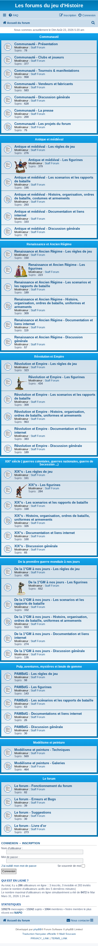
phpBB (37, 929)
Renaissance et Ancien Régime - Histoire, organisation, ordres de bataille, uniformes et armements (49, 303)
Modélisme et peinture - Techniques (42, 750)
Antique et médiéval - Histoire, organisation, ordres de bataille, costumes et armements (54, 196)
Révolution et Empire (49, 356)
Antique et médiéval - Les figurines (55, 160)
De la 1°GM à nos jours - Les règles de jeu (47, 569)
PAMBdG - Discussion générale (38, 727)
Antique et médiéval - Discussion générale (47, 228)
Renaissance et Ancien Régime (49, 244)
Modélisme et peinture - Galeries (39, 763)
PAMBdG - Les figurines (33, 687)
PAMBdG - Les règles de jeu (36, 674)
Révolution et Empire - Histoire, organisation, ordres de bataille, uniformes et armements (49, 413)
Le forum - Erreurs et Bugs (35, 799)
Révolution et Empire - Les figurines (56, 377)
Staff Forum (38, 47)
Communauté (49, 37)
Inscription (31, 843)
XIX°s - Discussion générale (36, 546)
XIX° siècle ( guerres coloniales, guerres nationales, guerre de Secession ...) (49, 463)
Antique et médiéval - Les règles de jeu (44, 146)
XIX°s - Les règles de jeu (33, 472)
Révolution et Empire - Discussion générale (48, 446)
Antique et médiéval (49, 139)
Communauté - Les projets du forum (42, 124)
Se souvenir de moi (70, 865)
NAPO (18, 912)
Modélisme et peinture (49, 742)
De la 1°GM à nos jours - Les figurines (57, 582)
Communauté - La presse (33, 110)
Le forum (49, 778)
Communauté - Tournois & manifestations (46, 70)
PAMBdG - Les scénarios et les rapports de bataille (53, 700)
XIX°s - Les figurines (44, 485)
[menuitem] (13, 15)
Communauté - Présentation (36, 44)
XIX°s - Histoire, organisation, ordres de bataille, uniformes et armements (52, 517)
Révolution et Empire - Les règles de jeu (45, 364)
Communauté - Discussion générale (42, 97)
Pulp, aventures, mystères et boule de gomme (49, 666)
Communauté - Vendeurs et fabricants (43, 84)
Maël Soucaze (67, 933)
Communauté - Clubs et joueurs (39, 57)
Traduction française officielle (39, 933)
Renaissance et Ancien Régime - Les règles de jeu (53, 251)
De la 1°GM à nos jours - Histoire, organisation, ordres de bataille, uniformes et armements (51, 618)
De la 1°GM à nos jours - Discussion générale (49, 651)
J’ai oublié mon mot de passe (18, 865)
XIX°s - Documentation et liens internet (44, 533)
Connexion (9, 843)
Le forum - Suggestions (32, 812)
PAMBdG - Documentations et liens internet (48, 714)
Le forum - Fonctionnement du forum (43, 786)
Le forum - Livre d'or (30, 826)
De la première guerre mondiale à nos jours (49, 562)
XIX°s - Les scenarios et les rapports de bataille (51, 502)
